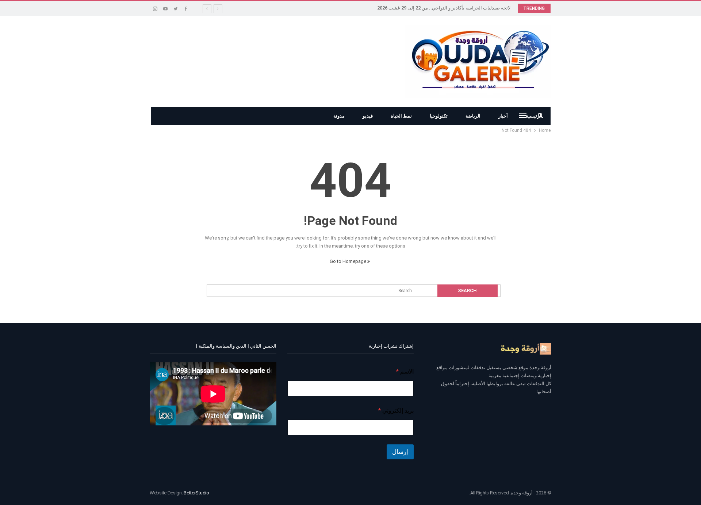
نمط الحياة (401, 116)
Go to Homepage (348, 261)
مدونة (339, 116)
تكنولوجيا (439, 116)
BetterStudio (196, 493)
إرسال (400, 451)
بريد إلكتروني (396, 410)
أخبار (503, 116)
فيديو (368, 116)
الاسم (405, 371)
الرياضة (473, 116)
